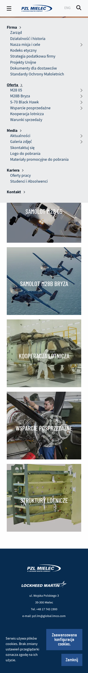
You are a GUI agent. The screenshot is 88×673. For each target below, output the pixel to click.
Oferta (13, 85)
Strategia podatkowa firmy (32, 56)
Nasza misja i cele (25, 44)
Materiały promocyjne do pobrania (39, 159)
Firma (12, 27)
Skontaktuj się (22, 147)
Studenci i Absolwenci (29, 181)
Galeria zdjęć (21, 141)
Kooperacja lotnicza (27, 113)
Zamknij (72, 660)
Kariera (13, 170)
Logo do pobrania (25, 153)
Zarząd (16, 32)
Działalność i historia (27, 38)
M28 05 (16, 90)
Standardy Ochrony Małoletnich (37, 74)
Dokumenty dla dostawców (33, 68)
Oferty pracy (20, 175)
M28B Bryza (20, 96)
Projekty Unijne (23, 62)
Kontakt (14, 192)
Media (12, 130)
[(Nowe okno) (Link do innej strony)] (44, 584)
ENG (67, 8)
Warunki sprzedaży (26, 119)
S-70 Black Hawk (24, 102)
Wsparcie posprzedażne (30, 108)
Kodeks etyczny (23, 50)
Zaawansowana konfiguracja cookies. (64, 639)
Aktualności (20, 135)
